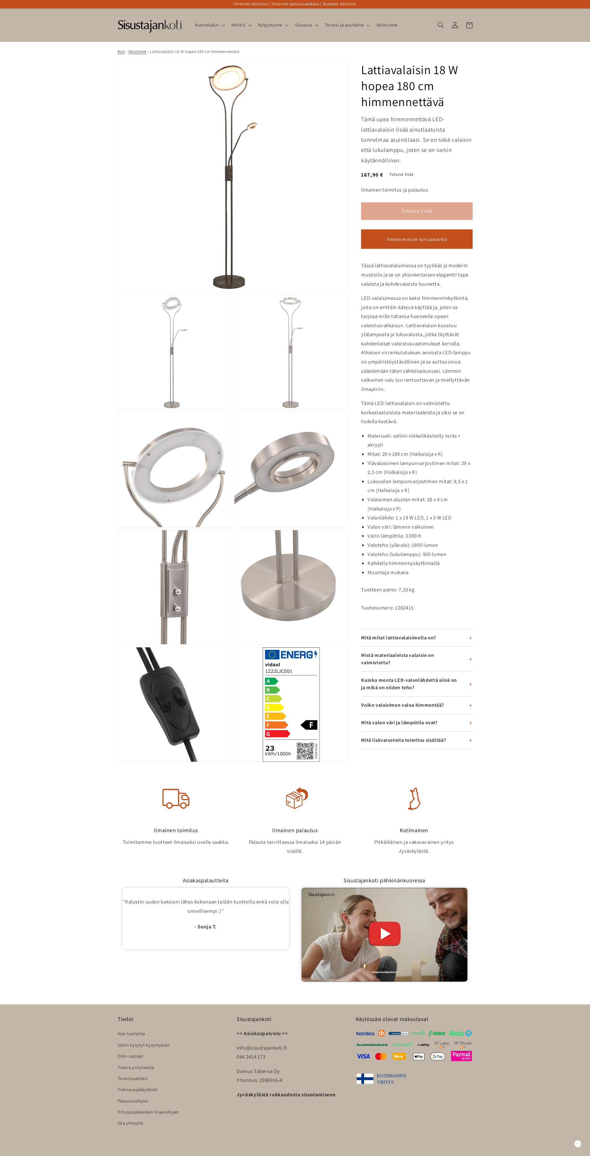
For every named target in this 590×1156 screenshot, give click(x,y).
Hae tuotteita (131, 1033)
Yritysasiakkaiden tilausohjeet (148, 1112)
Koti (121, 51)
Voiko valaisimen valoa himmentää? (402, 705)
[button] (209, 25)
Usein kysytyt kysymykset (144, 1045)
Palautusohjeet (133, 1101)
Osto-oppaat (131, 1056)
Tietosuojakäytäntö (138, 1089)
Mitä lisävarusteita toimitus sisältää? (403, 740)
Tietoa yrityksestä (136, 1067)
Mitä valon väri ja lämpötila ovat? (399, 722)
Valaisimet (137, 51)
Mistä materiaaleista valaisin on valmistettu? (397, 659)
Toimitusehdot (133, 1078)
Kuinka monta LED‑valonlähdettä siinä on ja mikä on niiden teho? (409, 684)
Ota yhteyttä (131, 1123)
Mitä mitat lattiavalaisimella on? (398, 637)
